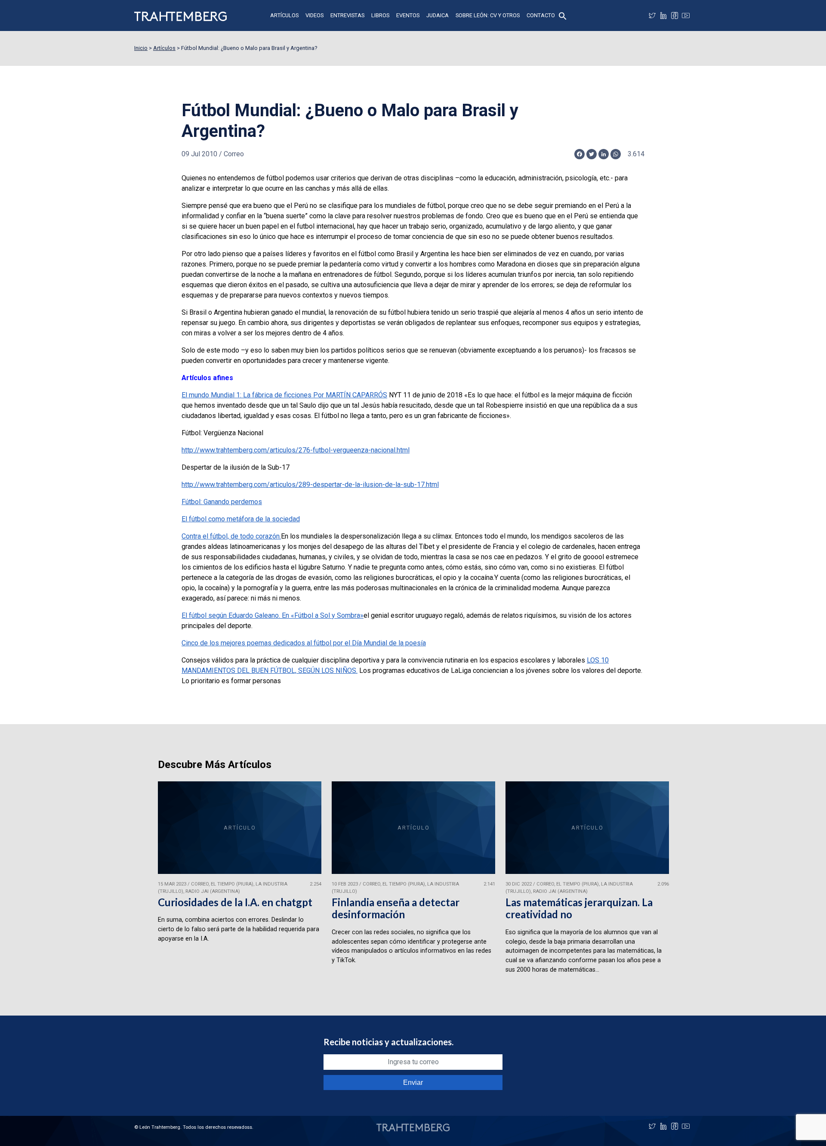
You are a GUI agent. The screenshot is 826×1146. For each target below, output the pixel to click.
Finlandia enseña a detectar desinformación (395, 908)
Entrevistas (347, 15)
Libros (380, 15)
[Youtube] (686, 15)
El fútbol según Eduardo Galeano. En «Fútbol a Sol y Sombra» (273, 615)
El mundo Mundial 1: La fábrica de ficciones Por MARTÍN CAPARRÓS (284, 395)
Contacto (541, 15)
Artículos (284, 15)
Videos (314, 15)
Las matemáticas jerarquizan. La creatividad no (579, 908)
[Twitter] (652, 15)
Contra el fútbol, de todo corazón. (231, 536)
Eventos (407, 15)
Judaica (437, 15)
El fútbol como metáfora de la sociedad (241, 519)
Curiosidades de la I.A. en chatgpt (235, 902)
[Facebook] (674, 15)
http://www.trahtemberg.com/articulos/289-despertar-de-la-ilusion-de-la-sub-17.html (310, 484)
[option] (239, 881)
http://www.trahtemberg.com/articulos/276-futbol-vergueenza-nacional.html (296, 450)
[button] (562, 15)
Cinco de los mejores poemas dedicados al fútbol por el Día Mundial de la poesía (304, 643)
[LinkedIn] (663, 15)
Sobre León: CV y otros (488, 15)
